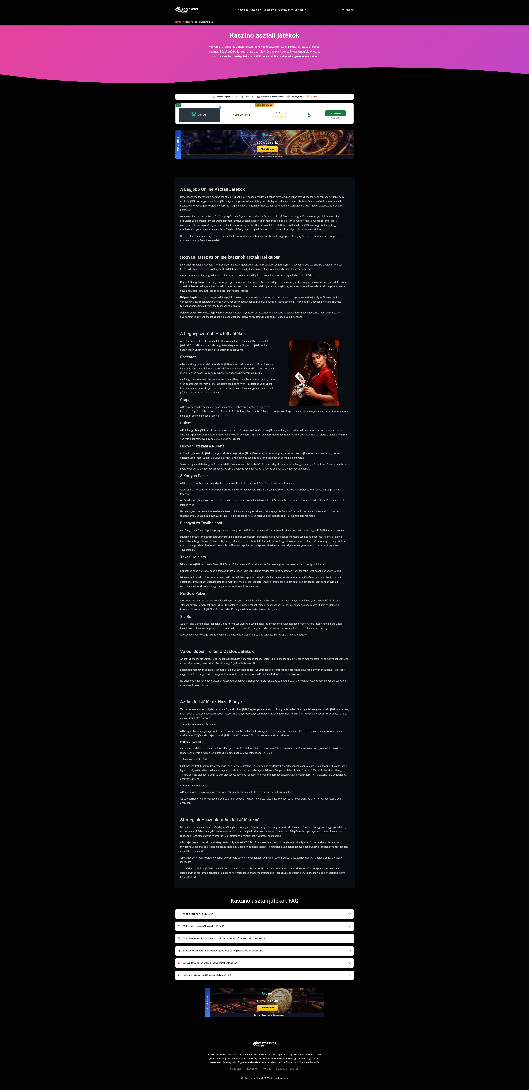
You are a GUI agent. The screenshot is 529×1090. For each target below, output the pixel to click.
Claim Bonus (267, 149)
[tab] (264, 914)
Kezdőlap (243, 9)
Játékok (299, 9)
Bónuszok (284, 9)
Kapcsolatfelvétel (287, 1068)
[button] (264, 144)
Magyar (350, 9)
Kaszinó (254, 9)
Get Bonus (335, 113)
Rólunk (266, 1068)
